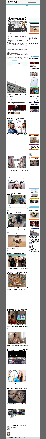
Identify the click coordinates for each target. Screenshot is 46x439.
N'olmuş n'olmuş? (31, 199)
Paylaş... (27, 208)
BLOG (30, 134)
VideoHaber (8, 348)
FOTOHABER (31, 56)
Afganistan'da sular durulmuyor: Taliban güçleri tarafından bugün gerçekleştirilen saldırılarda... (34, 68)
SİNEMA (30, 23)
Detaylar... (12, 96)
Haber (30, 228)
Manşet (8, 76)
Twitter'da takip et (31, 268)
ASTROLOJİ (31, 144)
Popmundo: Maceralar (31, 220)
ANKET (30, 198)
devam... (31, 148)
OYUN (30, 219)
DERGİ (30, 188)
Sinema (8, 232)
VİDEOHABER (31, 102)
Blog (7, 328)
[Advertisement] (3, 13)
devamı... (31, 243)
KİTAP (30, 157)
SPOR (30, 87)
